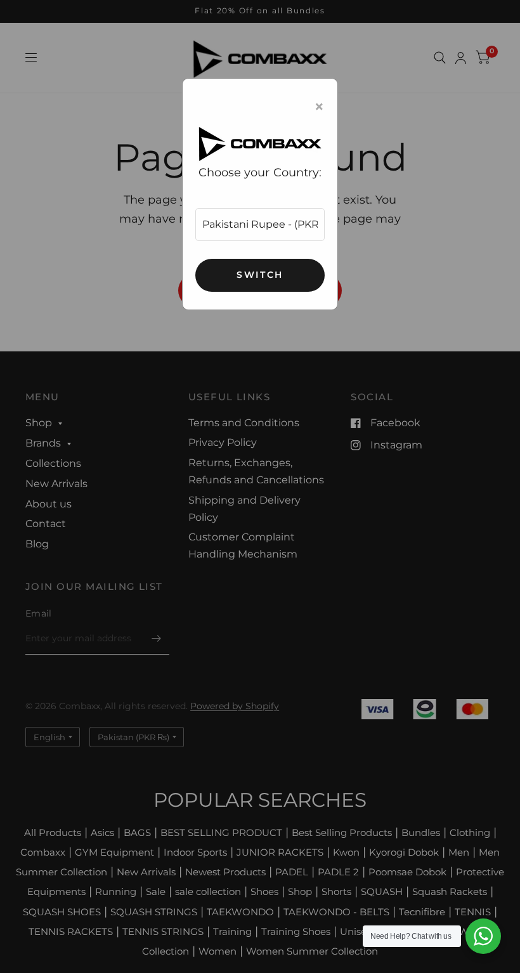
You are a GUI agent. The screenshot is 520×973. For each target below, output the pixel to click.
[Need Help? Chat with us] (483, 936)
